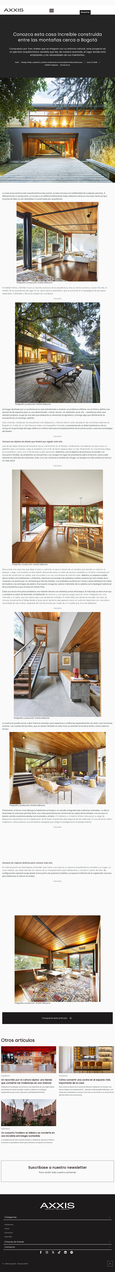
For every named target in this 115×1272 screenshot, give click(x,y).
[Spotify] (73, 1254)
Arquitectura (5, 1076)
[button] (70, 1018)
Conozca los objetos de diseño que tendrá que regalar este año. (32, 441)
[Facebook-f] (42, 1254)
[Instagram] (48, 1254)
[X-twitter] (54, 1254)
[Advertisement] (57, 844)
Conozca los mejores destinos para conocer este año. (27, 863)
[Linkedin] (67, 1254)
